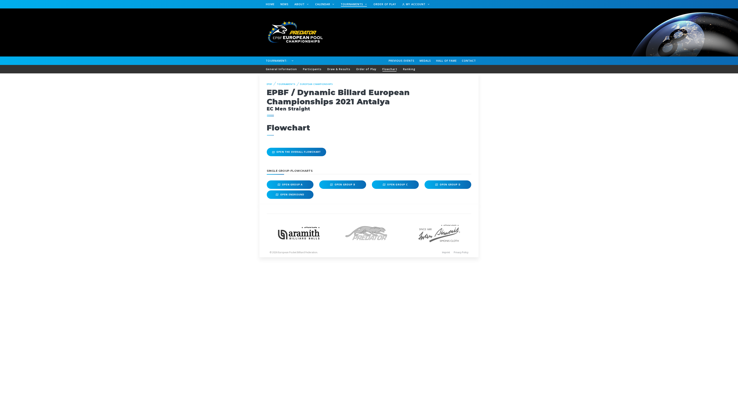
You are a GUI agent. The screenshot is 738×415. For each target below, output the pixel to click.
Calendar (323, 4)
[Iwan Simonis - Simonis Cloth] (439, 233)
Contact (469, 60)
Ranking (409, 69)
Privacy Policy (461, 252)
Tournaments (352, 4)
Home (270, 4)
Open (292, 184)
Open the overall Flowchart (298, 152)
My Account (415, 4)
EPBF (270, 84)
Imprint (446, 252)
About (300, 4)
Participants (312, 69)
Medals (425, 60)
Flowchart (389, 69)
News (284, 4)
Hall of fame (446, 60)
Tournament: (276, 60)
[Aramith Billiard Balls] (299, 233)
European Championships (316, 84)
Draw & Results (338, 69)
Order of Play (384, 4)
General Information (281, 69)
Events (401, 60)
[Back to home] (293, 32)
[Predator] (369, 233)
